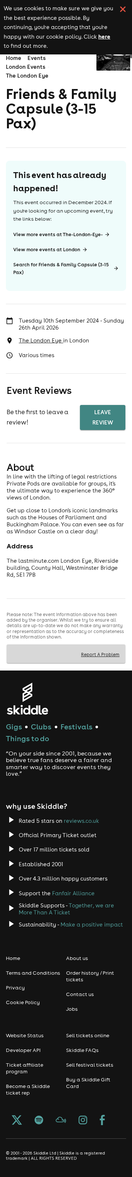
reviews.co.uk (81, 820)
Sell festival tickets (89, 1065)
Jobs (72, 1009)
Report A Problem (100, 654)
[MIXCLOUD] (61, 1120)
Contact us (80, 994)
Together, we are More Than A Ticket (66, 909)
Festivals (76, 726)
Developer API (23, 1050)
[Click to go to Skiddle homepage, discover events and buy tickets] (27, 698)
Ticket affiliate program (24, 1068)
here (104, 36)
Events (36, 57)
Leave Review (102, 417)
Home (13, 57)
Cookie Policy (23, 1002)
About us (77, 958)
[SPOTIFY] (39, 1120)
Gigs (14, 726)
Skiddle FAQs (82, 1050)
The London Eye (27, 75)
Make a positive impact (91, 924)
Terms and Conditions (33, 973)
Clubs (41, 726)
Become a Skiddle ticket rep (28, 1089)
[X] (17, 1120)
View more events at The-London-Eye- (58, 234)
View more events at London (46, 249)
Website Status (25, 1035)
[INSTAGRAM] (83, 1120)
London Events (25, 66)
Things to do (27, 738)
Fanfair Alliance (73, 893)
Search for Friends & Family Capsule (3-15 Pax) (61, 268)
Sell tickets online (87, 1035)
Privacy (15, 987)
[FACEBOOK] (102, 1120)
